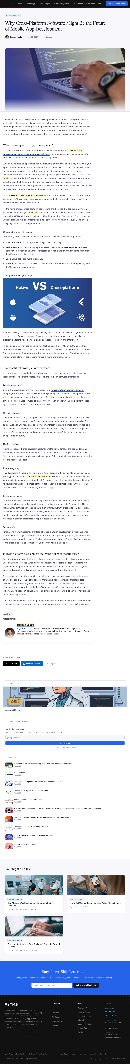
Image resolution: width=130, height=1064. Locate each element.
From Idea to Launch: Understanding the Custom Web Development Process (43, 764)
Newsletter (90, 4)
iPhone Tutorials (84, 1028)
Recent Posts (10, 619)
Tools (100, 4)
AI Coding (44, 4)
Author (7, 614)
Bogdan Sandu (25, 624)
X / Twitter (23, 1037)
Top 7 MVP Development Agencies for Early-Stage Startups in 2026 (40, 782)
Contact (55, 1026)
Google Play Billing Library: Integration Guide (31, 790)
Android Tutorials (85, 1024)
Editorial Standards (118, 1059)
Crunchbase (35, 1032)
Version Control (84, 1012)
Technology (30, 4)
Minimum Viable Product (39, 476)
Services (55, 1013)
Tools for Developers (87, 1008)
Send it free (65, 743)
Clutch (9, 1032)
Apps (11, 4)
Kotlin (6, 178)
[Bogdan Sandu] (10, 633)
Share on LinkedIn (33, 664)
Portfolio (55, 1017)
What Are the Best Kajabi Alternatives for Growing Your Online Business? (41, 817)
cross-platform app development (67, 390)
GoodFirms (21, 1032)
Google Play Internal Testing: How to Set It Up (31, 826)
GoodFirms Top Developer (65, 1054)
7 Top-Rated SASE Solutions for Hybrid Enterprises (33, 835)
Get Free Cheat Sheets (117, 4)
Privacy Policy (57, 1021)
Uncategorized (13, 16)
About (54, 1008)
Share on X (13, 664)
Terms (106, 1059)
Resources (78, 4)
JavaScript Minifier (13, 710)
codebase (32, 212)
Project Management (61, 4)
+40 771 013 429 (111, 1016)
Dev (19, 4)
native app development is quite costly (27, 195)
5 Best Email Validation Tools (25, 844)
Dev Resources (84, 1016)
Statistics (81, 1032)
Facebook (10, 1037)
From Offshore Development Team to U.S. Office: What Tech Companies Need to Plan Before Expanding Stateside (57, 808)
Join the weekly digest (86, 985)
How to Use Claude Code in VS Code (28, 799)
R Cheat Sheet (19, 773)
